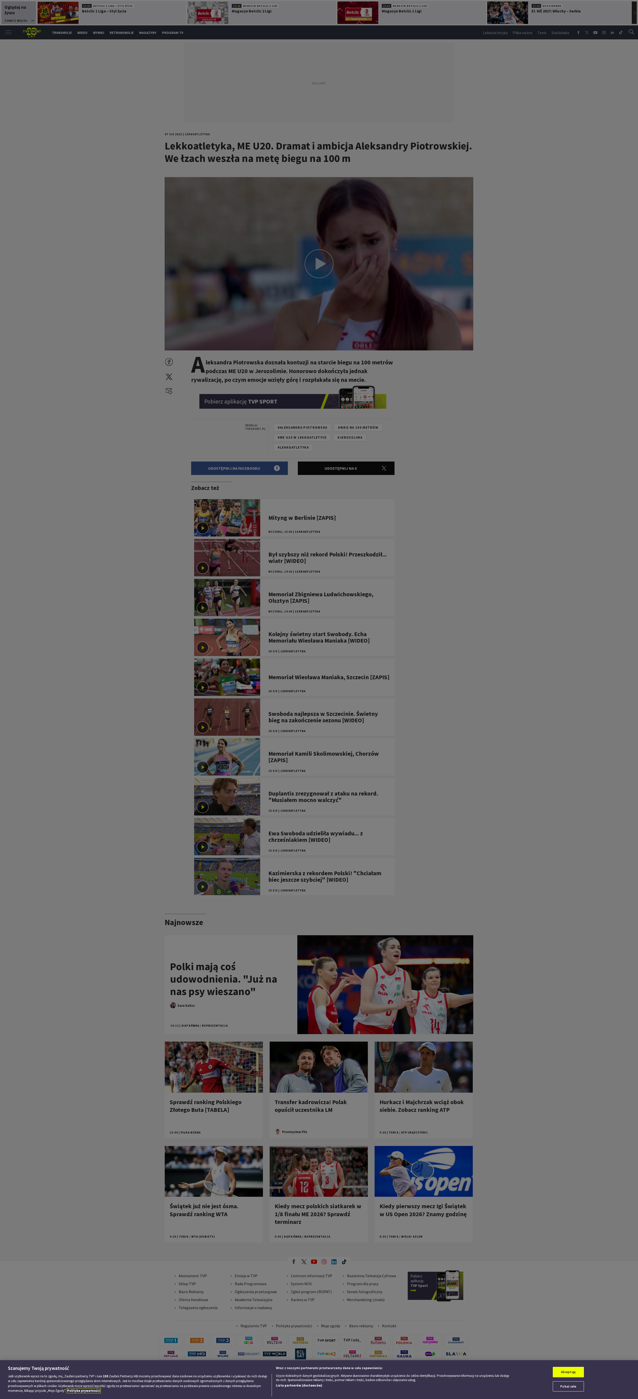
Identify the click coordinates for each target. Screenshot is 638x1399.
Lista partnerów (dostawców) (299, 1385)
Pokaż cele (568, 1386)
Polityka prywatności (83, 1391)
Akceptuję (568, 1372)
